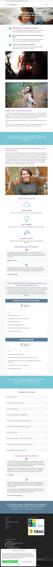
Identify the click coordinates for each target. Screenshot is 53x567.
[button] (34, 550)
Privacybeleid (18, 564)
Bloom (38, 565)
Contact (7, 528)
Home (6, 519)
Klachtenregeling (39, 559)
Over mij (7, 526)
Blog (6, 523)
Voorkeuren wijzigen (26, 561)
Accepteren (10, 561)
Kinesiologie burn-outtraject (11, 521)
